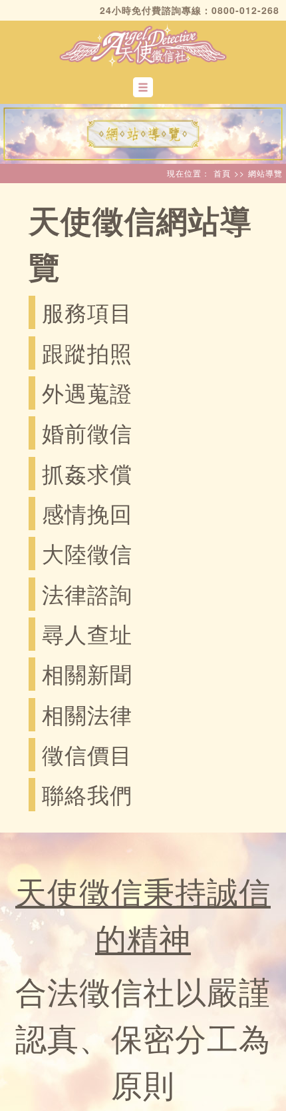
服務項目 (87, 311)
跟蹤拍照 (87, 352)
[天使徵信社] (143, 44)
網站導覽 (265, 173)
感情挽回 (87, 512)
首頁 (222, 173)
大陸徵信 (87, 552)
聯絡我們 (87, 793)
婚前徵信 (87, 432)
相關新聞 (87, 673)
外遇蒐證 (87, 392)
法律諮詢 (87, 593)
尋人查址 (87, 633)
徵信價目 (87, 753)
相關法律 (87, 713)
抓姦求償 (87, 472)
